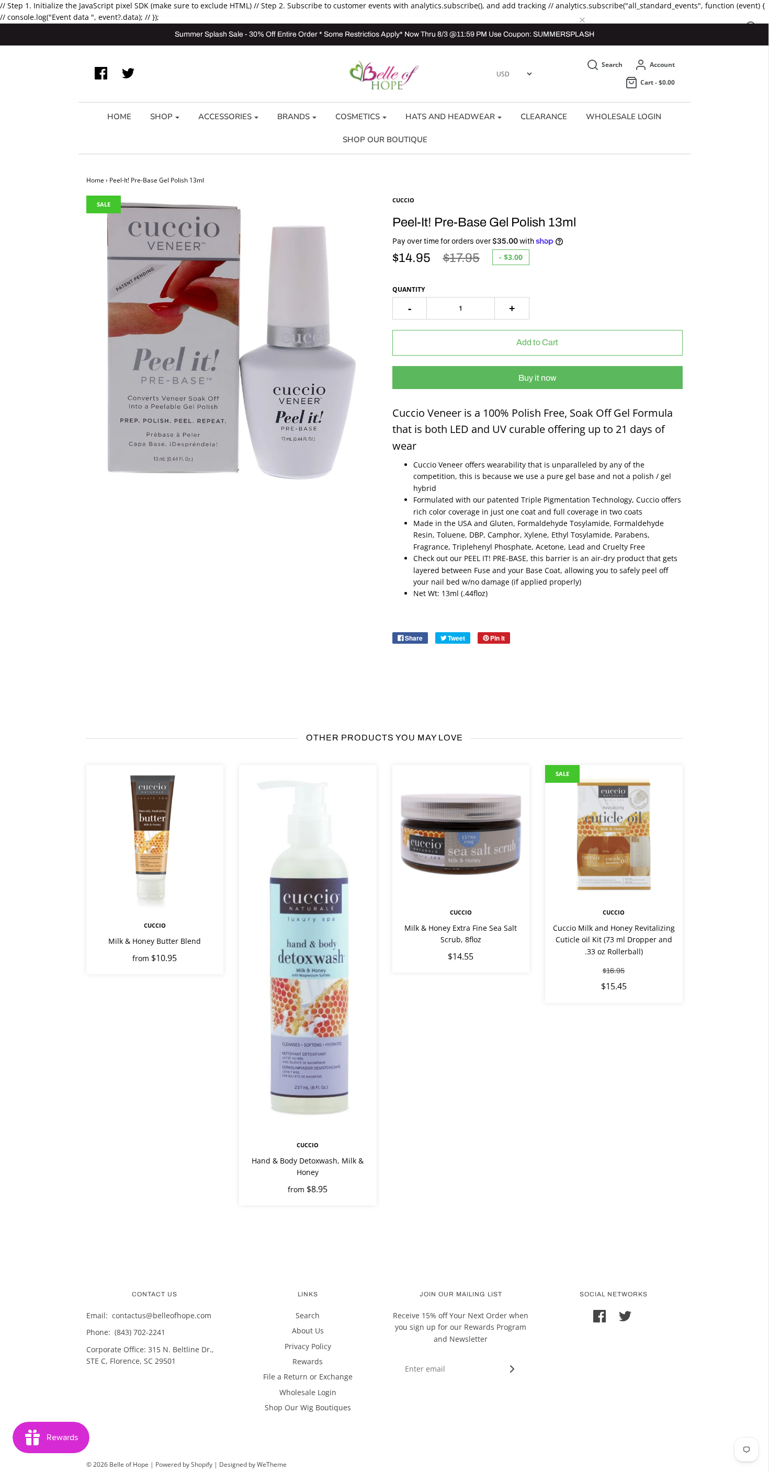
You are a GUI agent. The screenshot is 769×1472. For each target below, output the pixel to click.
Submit (387, 222)
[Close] (539, 46)
